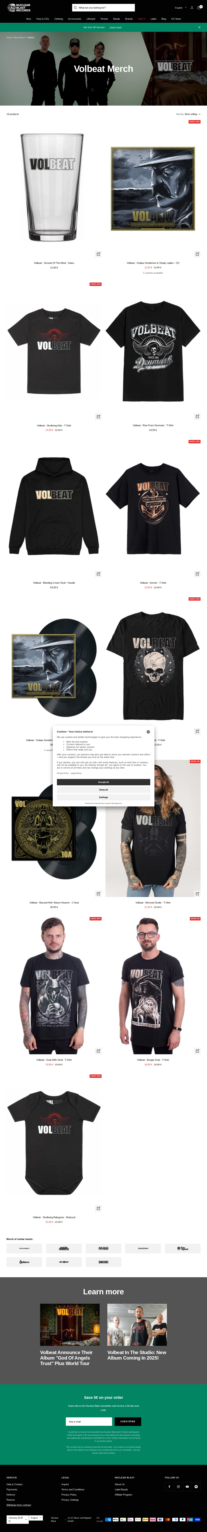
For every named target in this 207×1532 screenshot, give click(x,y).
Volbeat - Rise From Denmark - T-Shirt (153, 425)
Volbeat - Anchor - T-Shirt (153, 582)
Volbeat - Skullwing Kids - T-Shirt (54, 425)
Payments (11, 1489)
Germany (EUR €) (16, 1519)
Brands (129, 18)
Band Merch (19, 37)
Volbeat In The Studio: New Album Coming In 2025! (136, 1355)
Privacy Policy (69, 1494)
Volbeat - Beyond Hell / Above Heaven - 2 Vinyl (54, 902)
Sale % (141, 18)
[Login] (192, 7)
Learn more (116, 27)
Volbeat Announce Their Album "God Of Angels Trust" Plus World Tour (66, 1358)
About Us (120, 1484)
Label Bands (121, 1489)
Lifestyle (91, 18)
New (28, 18)
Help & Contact (14, 1484)
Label (153, 18)
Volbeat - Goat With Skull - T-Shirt (54, 1059)
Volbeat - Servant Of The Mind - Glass (54, 263)
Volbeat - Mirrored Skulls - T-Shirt (153, 902)
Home (9, 37)
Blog (163, 18)
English (179, 7)
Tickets (104, 18)
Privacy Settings (70, 1499)
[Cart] (199, 7)
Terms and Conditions (72, 1489)
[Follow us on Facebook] (169, 1486)
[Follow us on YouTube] (187, 1486)
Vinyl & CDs (42, 18)
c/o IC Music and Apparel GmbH (79, 1519)
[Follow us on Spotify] (196, 1486)
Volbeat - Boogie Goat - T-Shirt (153, 1059)
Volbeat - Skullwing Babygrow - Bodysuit (54, 1217)
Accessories (74, 18)
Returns (10, 1499)
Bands (116, 18)
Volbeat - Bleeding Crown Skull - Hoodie (54, 582)
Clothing (58, 18)
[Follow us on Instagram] (178, 1486)
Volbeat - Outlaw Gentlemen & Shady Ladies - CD (153, 263)
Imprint (65, 1484)
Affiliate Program (123, 1494)
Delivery (10, 1494)
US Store (176, 18)
